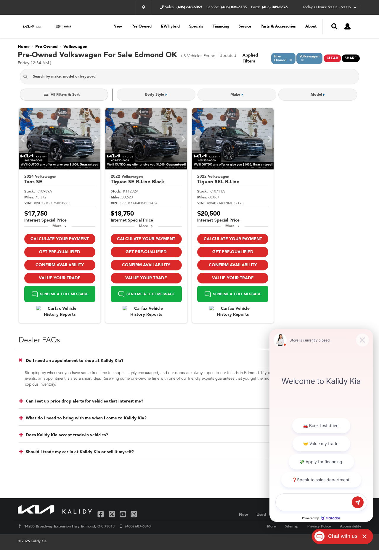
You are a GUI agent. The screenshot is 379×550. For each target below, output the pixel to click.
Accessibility (350, 526)
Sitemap (291, 526)
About (311, 26)
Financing (221, 26)
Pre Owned (141, 26)
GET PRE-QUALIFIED (59, 252)
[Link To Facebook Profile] (101, 514)
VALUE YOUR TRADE (60, 278)
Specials (196, 26)
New (117, 26)
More (57, 226)
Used (261, 515)
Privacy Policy (319, 526)
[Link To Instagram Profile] (134, 514)
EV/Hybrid (170, 26)
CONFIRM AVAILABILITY (60, 265)
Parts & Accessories (278, 26)
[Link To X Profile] (112, 514)
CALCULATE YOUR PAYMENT (59, 239)
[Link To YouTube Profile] (123, 514)
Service (245, 26)
